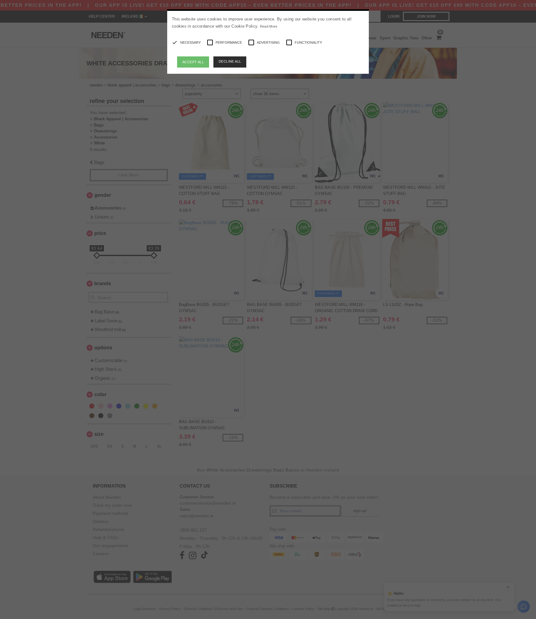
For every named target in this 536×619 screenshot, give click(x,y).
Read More (269, 26)
